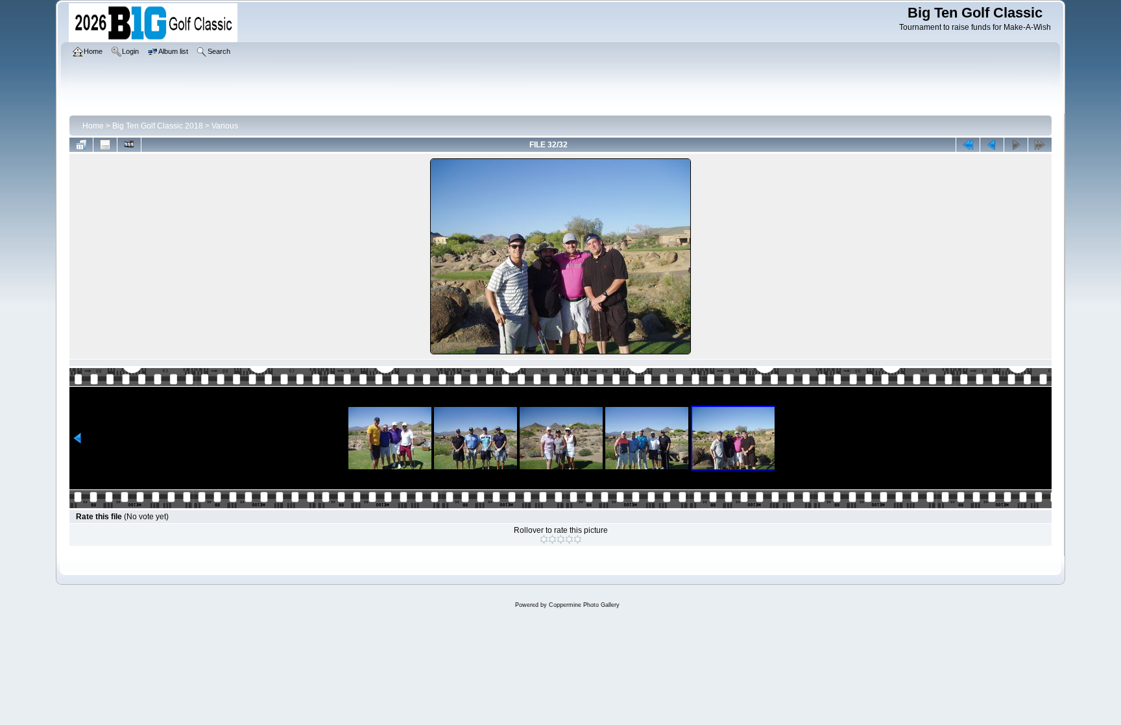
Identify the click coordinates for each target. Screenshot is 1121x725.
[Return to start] (968, 145)
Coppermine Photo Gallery (584, 605)
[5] (577, 539)
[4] (569, 539)
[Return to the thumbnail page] (81, 145)
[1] (544, 539)
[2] (552, 539)
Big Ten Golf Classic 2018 (157, 125)
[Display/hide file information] (105, 145)
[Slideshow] (129, 145)
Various (224, 125)
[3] (561, 539)
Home (93, 125)
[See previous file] (992, 145)
